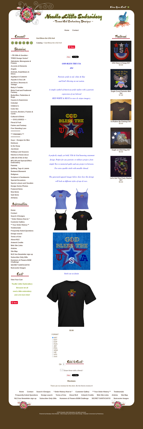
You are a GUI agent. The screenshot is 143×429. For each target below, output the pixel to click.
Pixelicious (100, 414)
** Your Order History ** (20, 225)
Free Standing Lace (18, 128)
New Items (15, 192)
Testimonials (16, 228)
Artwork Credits (17, 242)
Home (66, 30)
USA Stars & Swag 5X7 (121, 63)
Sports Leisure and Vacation (22, 183)
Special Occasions (18, 180)
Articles (14, 248)
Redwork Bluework (18, 171)
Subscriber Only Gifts (19, 257)
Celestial (14, 103)
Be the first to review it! (84, 386)
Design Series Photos (19, 186)
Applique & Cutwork (19, 77)
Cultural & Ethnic (17, 117)
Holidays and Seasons (20, 152)
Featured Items (17, 189)
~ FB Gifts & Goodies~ (19, 55)
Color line (14, 109)
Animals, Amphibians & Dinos (20, 73)
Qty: (60, 364)
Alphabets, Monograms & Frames (21, 62)
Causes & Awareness (19, 100)
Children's (15, 106)
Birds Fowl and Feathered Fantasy (21, 91)
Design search (16, 234)
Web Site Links (17, 245)
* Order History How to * (20, 219)
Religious (14, 174)
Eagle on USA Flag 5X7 (121, 150)
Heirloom (14, 143)
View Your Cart (118, 7)
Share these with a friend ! (73, 370)
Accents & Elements (19, 66)
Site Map (14, 251)
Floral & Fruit (16, 122)
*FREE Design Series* (19, 58)
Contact (75, 30)
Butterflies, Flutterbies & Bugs (20, 96)
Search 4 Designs (18, 216)
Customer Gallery (18, 222)
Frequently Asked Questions (22, 231)
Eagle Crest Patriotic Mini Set (121, 92)
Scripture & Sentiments (20, 177)
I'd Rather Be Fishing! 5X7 (121, 121)
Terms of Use (16, 237)
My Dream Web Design (75, 414)
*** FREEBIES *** (17, 134)
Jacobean (15, 149)
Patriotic (14, 165)
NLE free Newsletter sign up (22, 254)
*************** (15, 131)
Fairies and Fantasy (18, 125)
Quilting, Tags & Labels (20, 168)
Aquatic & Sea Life (18, 80)
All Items (14, 198)
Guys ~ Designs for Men (20, 140)
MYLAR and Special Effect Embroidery (21, 161)
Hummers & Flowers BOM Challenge (21, 261)
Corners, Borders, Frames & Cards (22, 113)
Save (15, 303)
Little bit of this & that (19, 158)
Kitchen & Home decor (20, 155)
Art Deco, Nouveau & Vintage (19, 83)
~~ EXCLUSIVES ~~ (18, 119)
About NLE (15, 239)
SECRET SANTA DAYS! (20, 265)
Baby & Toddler (17, 87)
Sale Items (15, 195)
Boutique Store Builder (52, 414)
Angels (13, 69)
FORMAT (55, 334)
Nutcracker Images (18, 268)
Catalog (39, 43)
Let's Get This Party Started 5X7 (121, 179)
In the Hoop (15, 146)
